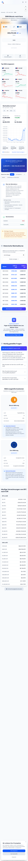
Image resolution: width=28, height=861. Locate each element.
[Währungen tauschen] (14, 26)
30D (7, 110)
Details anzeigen (13, 259)
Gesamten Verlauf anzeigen (18, 152)
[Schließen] (26, 842)
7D (4, 110)
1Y (14, 110)
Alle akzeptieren (14, 850)
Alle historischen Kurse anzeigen (14, 309)
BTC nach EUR (10, 12)
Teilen (12, 174)
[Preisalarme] (23, 2)
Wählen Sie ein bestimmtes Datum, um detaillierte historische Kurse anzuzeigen (14, 251)
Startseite (3, 12)
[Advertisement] (14, 7)
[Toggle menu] (26, 2)
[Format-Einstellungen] (25, 6)
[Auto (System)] (25, 9)
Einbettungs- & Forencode (13, 177)
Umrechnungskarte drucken (15, 589)
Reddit (3, 177)
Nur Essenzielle (14, 854)
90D (11, 110)
